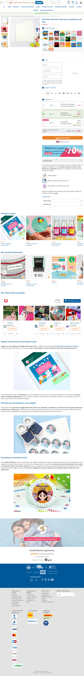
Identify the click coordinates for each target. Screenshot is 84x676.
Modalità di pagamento (45, 594)
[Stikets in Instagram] (45, 580)
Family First (30, 595)
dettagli (32, 2)
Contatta (14, 595)
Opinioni (44, 600)
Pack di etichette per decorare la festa (65, 346)
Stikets (2, 16)
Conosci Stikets (31, 597)
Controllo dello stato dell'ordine (17, 597)
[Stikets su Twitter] (49, 580)
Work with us (31, 600)
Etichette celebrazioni (16, 16)
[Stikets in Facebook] (42, 580)
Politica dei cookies (46, 673)
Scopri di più (46, 196)
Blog (28, 602)
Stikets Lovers (31, 598)
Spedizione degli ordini (47, 597)
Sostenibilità (16, 602)
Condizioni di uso (37, 673)
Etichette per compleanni (28, 16)
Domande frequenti (18, 600)
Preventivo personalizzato (16, 605)
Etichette (7, 16)
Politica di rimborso (48, 602)
